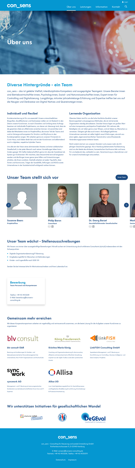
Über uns (71, 6)
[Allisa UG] (67, 372)
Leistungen (85, 6)
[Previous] (8, 205)
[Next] (126, 205)
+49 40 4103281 (23, 295)
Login (126, 2)
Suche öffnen (126, 7)
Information (102, 6)
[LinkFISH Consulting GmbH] (109, 338)
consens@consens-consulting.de (70, 451)
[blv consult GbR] (26, 338)
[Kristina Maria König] (67, 338)
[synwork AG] (26, 372)
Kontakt (116, 6)
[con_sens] (67, 437)
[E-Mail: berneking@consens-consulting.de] (90, 227)
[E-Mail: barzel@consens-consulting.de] (49, 227)
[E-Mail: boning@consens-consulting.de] (131, 227)
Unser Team (122, 177)
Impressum (72, 460)
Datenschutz (61, 460)
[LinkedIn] (11, 227)
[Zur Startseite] (19, 6)
